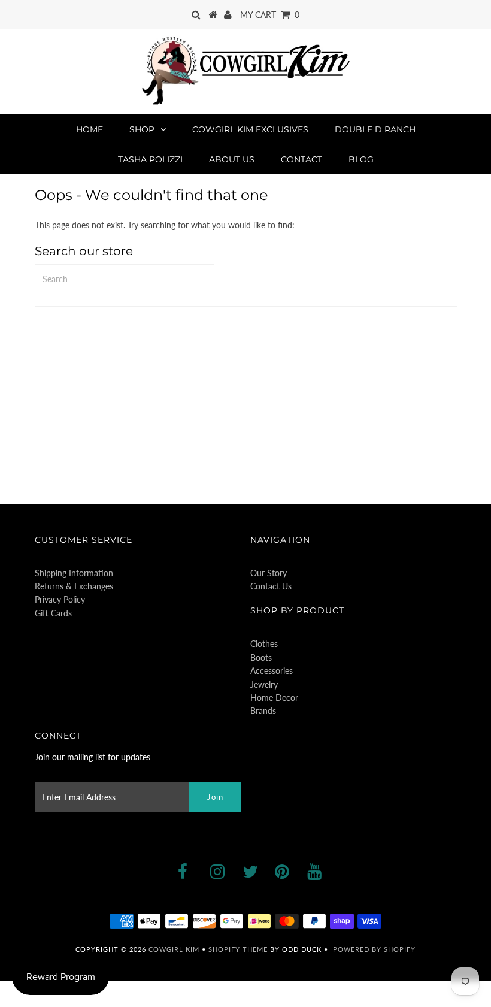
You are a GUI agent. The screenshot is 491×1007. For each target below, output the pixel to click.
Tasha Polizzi (150, 159)
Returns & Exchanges (74, 586)
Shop (141, 129)
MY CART (269, 15)
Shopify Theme (238, 949)
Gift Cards (53, 613)
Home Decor (274, 697)
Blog (361, 159)
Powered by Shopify (374, 949)
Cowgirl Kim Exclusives (250, 129)
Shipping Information (74, 573)
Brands (263, 711)
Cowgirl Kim (173, 949)
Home (89, 129)
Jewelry (264, 684)
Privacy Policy (60, 599)
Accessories (271, 671)
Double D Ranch (375, 129)
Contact (301, 159)
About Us (231, 159)
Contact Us (271, 586)
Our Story (268, 573)
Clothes (264, 644)
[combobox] (124, 279)
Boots (261, 657)
